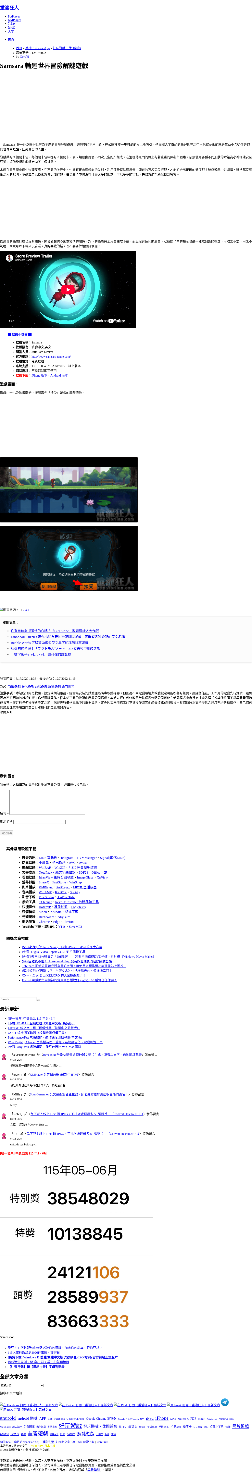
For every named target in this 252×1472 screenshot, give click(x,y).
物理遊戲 (4, 1434)
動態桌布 (52, 1427)
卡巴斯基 (59, 863)
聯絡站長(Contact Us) (26, 1442)
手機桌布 (163, 1427)
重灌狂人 (9, 7)
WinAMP (45, 892)
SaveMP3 (75, 927)
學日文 (123, 1426)
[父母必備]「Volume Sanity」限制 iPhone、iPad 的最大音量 (62, 947)
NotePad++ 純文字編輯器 (57, 872)
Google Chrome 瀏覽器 (101, 1418)
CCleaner (45, 902)
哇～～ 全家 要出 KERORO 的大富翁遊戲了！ (54, 975)
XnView (102, 877)
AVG (72, 863)
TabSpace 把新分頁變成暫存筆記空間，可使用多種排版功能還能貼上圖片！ (74, 966)
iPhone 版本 (39, 375)
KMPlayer (14, 20)
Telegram (66, 858)
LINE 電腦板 (48, 858)
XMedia (56, 912)
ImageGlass (85, 877)
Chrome (44, 922)
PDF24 (83, 872)
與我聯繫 (93, 1470)
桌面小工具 (217, 1426)
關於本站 (5, 1442)
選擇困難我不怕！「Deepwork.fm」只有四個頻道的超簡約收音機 (67, 961)
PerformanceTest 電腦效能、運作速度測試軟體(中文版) (45, 1037)
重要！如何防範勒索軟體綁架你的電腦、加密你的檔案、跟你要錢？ (55, 1348)
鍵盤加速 (61, 907)
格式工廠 (71, 912)
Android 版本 (59, 375)
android (8, 1418)
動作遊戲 (41, 1427)
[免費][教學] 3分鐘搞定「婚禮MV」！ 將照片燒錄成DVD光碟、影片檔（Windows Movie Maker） (89, 956)
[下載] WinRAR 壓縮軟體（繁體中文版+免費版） (41, 1023)
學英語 (142, 1427)
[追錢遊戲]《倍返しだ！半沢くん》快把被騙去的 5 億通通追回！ (67, 970)
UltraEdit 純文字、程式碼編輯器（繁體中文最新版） (44, 1028)
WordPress (102, 1442)
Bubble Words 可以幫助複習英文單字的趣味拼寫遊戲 (49, 643)
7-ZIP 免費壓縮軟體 (83, 867)
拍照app (175, 1426)
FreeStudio (46, 897)
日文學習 (197, 1427)
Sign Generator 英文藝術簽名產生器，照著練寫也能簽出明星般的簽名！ (79, 1094)
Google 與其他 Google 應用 (131, 1419)
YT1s (62, 927)
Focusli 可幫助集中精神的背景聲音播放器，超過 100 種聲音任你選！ (69, 980)
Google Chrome (75, 1418)
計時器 (99, 1434)
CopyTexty (78, 907)
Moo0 (43, 912)
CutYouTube (66, 897)
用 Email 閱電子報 (83, 1442)
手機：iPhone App (37, 48)
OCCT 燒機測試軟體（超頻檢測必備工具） (38, 1032)
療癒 (23, 1434)
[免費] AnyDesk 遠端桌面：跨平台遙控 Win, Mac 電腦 (44, 1047)
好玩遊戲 (27, 686)
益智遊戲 (41, 686)
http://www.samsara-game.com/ (51, 356)
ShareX (44, 882)
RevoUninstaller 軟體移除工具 (77, 902)
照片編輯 (240, 1426)
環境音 (14, 1434)
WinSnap (75, 882)
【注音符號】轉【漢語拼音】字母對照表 (36, 1366)
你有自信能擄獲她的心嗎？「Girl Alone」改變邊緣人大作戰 (55, 631)
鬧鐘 (113, 1434)
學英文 (132, 1426)
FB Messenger (87, 858)
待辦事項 (152, 1427)
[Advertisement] (118, 101)
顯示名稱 (6, 821)
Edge (56, 922)
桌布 (206, 1427)
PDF (193, 1418)
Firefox (69, 922)
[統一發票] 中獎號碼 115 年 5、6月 (32, 1018)
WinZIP (60, 867)
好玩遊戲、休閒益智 (67, 48)
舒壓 (62, 1434)
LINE (173, 1418)
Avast (83, 863)
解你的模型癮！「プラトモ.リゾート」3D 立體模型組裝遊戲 (55, 649)
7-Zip (11, 23)
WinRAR (45, 867)
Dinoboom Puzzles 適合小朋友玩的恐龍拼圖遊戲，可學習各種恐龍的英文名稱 (68, 637)
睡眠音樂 (54, 1434)
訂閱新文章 (63, 1442)
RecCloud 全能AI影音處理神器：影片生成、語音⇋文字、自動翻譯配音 (92, 1054)
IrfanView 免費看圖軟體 (56, 877)
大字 (11, 31)
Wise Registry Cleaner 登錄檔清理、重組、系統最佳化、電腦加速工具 (55, 1042)
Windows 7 (212, 1419)
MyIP (11, 27)
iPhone (162, 1418)
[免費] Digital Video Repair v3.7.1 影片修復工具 (53, 952)
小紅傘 (44, 863)
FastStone (59, 882)
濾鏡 (228, 1427)
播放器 (187, 1426)
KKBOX (61, 892)
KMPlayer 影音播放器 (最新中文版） (54, 1074)
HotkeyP (45, 907)
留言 (4, 813)
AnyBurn (64, 917)
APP (42, 1418)
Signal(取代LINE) (112, 858)
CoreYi (24, 56)
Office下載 (99, 872)
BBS (50, 1418)
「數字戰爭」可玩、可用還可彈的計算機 (41, 654)
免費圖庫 (29, 1426)
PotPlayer (14, 16)
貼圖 (107, 1434)
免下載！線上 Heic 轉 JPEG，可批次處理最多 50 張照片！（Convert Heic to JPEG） (87, 1114)
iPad (150, 1418)
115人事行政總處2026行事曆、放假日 (34, 1352)
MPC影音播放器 (85, 887)
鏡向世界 (68, 686)
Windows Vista (226, 1418)
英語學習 (71, 1434)
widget (201, 1418)
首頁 (11, 39)
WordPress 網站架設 (11, 1427)
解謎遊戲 (54, 686)
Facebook (59, 1418)
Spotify (75, 892)
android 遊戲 (28, 1418)
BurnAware (46, 917)
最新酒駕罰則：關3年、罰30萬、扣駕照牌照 (38, 1362)
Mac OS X (183, 1418)
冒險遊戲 (14, 686)
